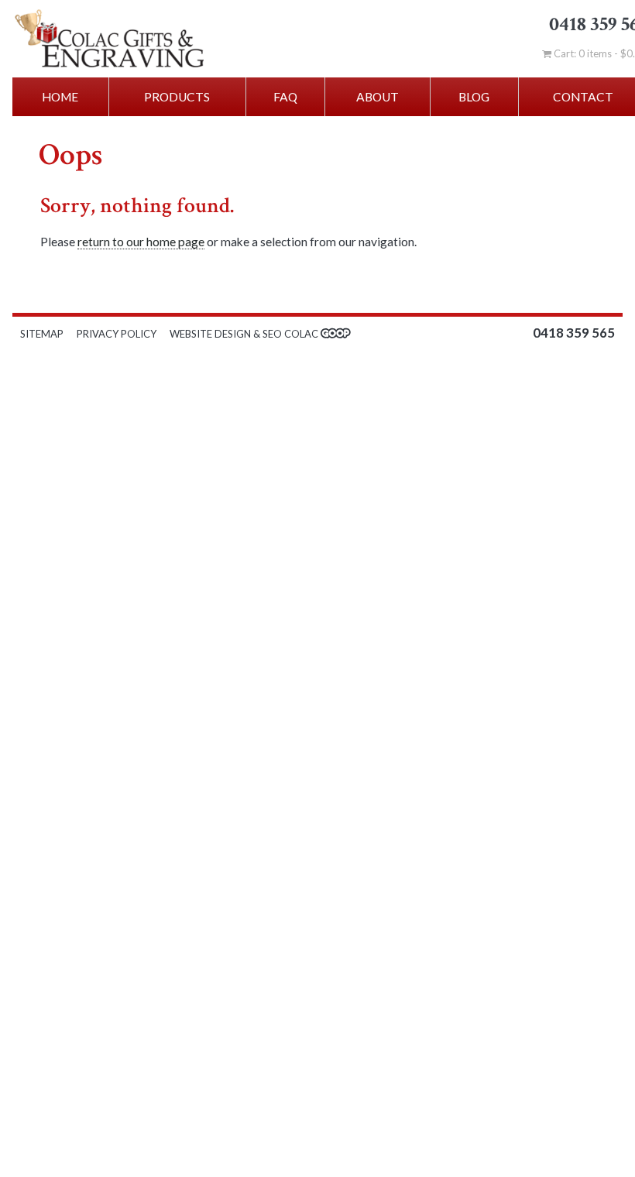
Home (60, 97)
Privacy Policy (116, 334)
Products (177, 97)
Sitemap (42, 334)
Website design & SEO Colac (245, 334)
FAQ (285, 97)
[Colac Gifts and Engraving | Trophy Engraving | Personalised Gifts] (131, 39)
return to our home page (140, 242)
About (377, 97)
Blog (473, 97)
